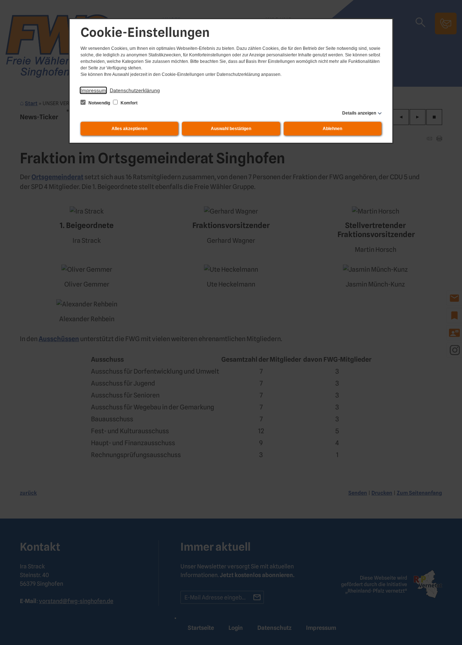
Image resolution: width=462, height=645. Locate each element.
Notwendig (99, 103)
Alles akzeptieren (129, 128)
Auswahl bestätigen (231, 128)
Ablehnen (332, 128)
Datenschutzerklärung (135, 90)
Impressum (93, 90)
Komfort (128, 103)
